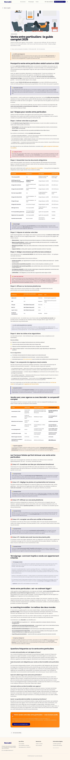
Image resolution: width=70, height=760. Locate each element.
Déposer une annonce (59, 1)
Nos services (22, 1)
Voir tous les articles (17, 732)
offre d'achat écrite (27, 359)
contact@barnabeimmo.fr (8, 750)
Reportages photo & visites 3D (24, 747)
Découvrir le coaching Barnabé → (21, 724)
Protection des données (57, 745)
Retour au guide (7, 8)
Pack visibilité (21, 743)
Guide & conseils (39, 743)
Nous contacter (50, 1)
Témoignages (31, 1)
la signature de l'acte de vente (31, 384)
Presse (37, 1)
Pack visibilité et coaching (24, 745)
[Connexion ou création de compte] (67, 2)
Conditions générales (57, 743)
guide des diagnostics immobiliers (34, 168)
